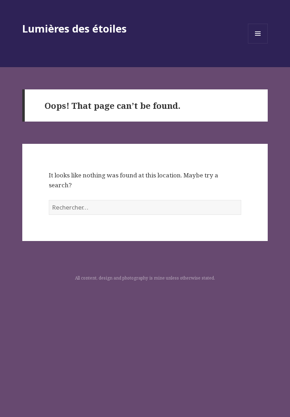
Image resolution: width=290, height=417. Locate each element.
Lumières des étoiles (74, 28)
